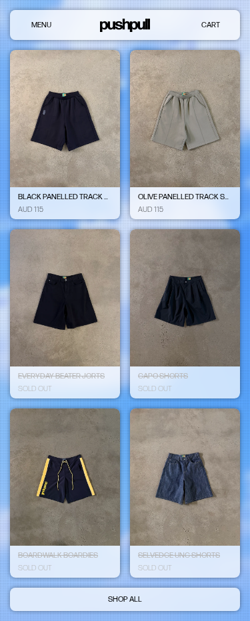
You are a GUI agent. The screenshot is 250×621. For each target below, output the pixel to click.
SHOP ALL (125, 599)
